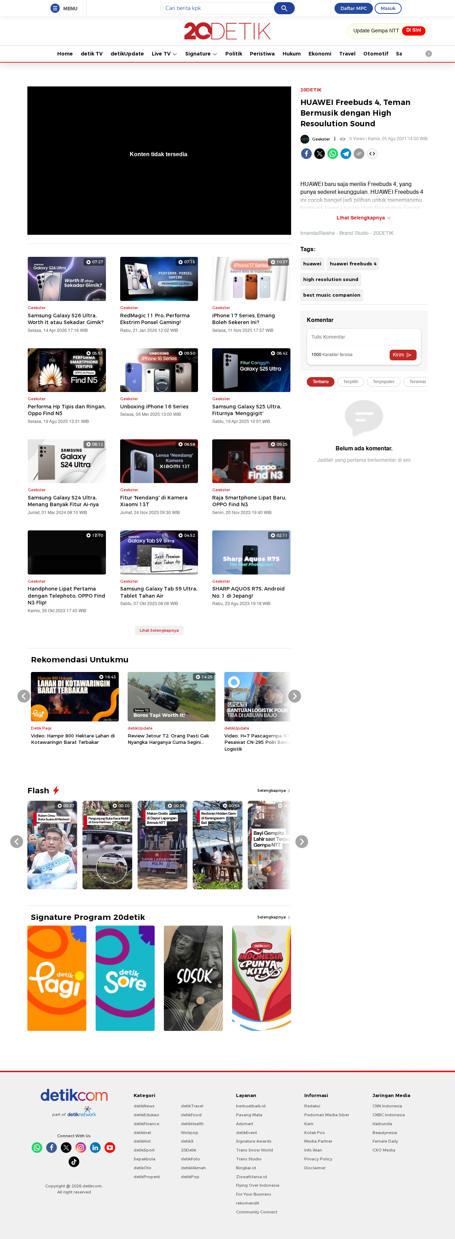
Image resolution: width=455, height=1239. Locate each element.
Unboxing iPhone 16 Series (154, 406)
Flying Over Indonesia (257, 1185)
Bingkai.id (246, 1167)
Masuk (388, 8)
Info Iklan (313, 1150)
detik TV (92, 54)
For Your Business (253, 1194)
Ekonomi (320, 54)
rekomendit (247, 1203)
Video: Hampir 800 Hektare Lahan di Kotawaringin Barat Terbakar (73, 739)
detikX (187, 1141)
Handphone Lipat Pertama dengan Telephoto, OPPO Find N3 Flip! (66, 595)
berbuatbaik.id (251, 1105)
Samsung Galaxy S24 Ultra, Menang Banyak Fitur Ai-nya (63, 501)
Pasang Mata (249, 1114)
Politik (233, 54)
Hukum (292, 54)
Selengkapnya (272, 790)
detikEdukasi (146, 1114)
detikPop (190, 1176)
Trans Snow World (254, 1150)
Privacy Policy (318, 1158)
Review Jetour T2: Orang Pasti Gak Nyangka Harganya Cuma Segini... (168, 739)
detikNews (144, 1105)
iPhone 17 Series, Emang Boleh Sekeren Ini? (243, 319)
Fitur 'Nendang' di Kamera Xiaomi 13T (154, 501)
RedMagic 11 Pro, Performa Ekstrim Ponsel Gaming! (155, 319)
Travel (347, 54)
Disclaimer (315, 1167)
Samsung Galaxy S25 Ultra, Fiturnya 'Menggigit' (246, 410)
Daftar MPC (354, 8)
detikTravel (192, 1105)
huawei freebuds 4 (353, 263)
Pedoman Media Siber (326, 1114)
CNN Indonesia (387, 1105)
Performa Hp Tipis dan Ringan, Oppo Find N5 (67, 410)
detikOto (142, 1167)
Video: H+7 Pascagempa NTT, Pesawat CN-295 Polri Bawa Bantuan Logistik (268, 742)
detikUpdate (127, 54)
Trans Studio (249, 1158)
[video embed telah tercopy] (372, 153)
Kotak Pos (314, 1132)
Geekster (321, 139)
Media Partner (318, 1141)
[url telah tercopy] (359, 153)
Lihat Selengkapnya (159, 630)
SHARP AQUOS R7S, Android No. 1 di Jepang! (248, 592)
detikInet (142, 1132)
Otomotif (375, 54)
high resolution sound (330, 279)
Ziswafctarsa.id (251, 1176)
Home (65, 54)
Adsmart (244, 1123)
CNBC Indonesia (389, 1114)
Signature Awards (254, 1141)
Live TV (162, 54)
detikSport (144, 1150)
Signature (198, 54)
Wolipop (189, 1132)
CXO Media (384, 1150)
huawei (312, 263)
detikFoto (190, 1158)
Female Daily (385, 1141)
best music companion (331, 295)
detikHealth (192, 1123)
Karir (309, 1123)
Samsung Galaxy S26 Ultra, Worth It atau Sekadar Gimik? (65, 319)
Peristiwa (262, 54)
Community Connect (256, 1211)
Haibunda (382, 1123)
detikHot (142, 1141)
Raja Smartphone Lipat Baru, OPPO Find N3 (249, 501)
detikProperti (147, 1176)
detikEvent (246, 1132)
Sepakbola (144, 1158)
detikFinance (146, 1123)
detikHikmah (193, 1167)
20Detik (188, 1150)
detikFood (191, 1114)
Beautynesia (385, 1132)
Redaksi (312, 1105)
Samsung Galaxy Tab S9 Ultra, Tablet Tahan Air (158, 592)
